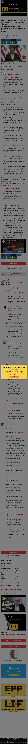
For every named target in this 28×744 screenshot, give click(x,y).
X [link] (25, 365)
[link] (14, 365)
